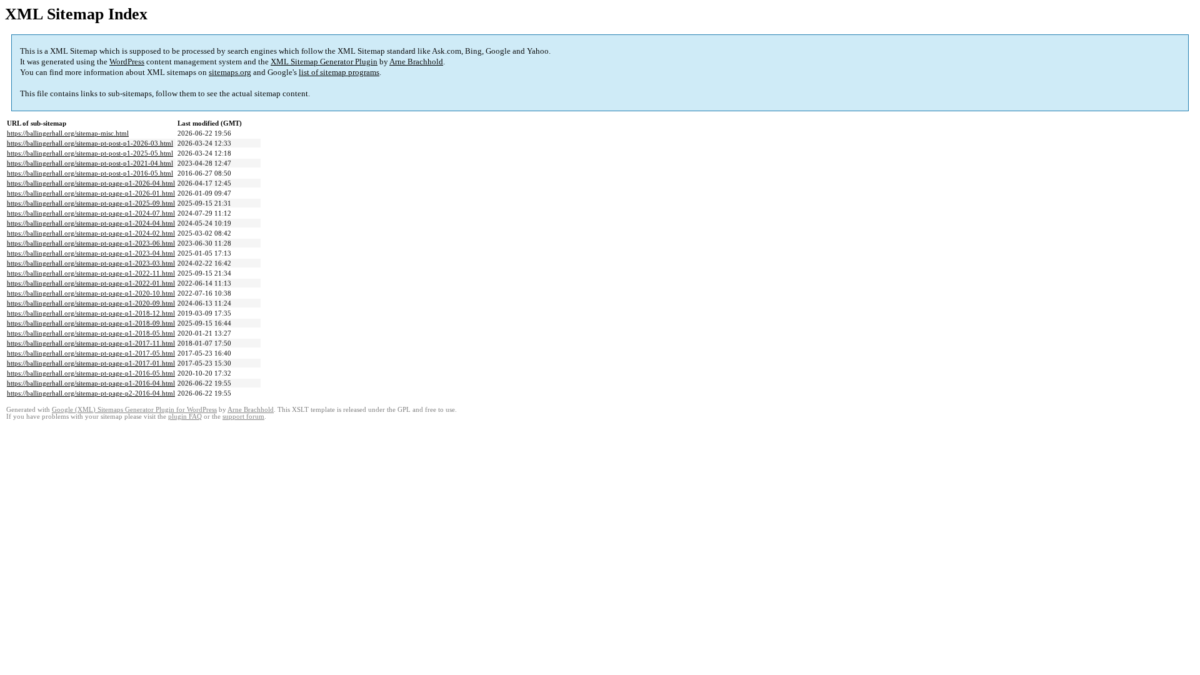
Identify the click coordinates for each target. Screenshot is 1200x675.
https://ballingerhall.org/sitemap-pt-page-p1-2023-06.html (91, 243)
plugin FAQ (185, 416)
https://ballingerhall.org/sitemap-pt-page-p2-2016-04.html (91, 393)
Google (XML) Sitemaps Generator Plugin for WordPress (134, 409)
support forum (243, 416)
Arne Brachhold (416, 61)
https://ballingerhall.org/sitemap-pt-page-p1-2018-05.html (91, 333)
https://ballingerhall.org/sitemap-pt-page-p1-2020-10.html (91, 293)
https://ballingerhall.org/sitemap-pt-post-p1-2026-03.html (90, 143)
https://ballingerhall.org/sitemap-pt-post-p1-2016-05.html (90, 173)
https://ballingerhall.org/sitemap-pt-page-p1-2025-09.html (91, 203)
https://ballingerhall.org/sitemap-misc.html (68, 133)
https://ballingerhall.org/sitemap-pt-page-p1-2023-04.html (91, 253)
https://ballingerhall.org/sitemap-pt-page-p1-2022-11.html (91, 273)
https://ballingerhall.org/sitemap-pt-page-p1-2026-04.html (91, 183)
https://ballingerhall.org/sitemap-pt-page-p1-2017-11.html (91, 343)
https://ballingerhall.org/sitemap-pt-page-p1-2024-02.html (91, 233)
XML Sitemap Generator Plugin (324, 61)
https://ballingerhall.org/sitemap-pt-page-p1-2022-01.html (91, 283)
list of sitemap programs (339, 72)
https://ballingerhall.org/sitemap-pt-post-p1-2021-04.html (90, 163)
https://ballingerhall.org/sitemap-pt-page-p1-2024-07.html (91, 213)
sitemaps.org (230, 72)
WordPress (126, 61)
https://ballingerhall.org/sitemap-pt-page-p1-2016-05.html (91, 373)
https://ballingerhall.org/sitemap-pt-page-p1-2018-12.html (91, 313)
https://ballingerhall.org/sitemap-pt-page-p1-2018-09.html (91, 323)
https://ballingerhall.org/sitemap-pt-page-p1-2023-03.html (91, 263)
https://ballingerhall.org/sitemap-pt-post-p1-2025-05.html (90, 153)
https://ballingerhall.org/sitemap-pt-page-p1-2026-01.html (91, 193)
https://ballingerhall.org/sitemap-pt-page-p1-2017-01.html (91, 363)
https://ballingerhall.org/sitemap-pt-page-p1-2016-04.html (91, 383)
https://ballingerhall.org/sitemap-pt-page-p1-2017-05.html (91, 353)
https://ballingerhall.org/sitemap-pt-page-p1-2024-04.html (91, 223)
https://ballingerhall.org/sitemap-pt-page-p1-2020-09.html (91, 303)
